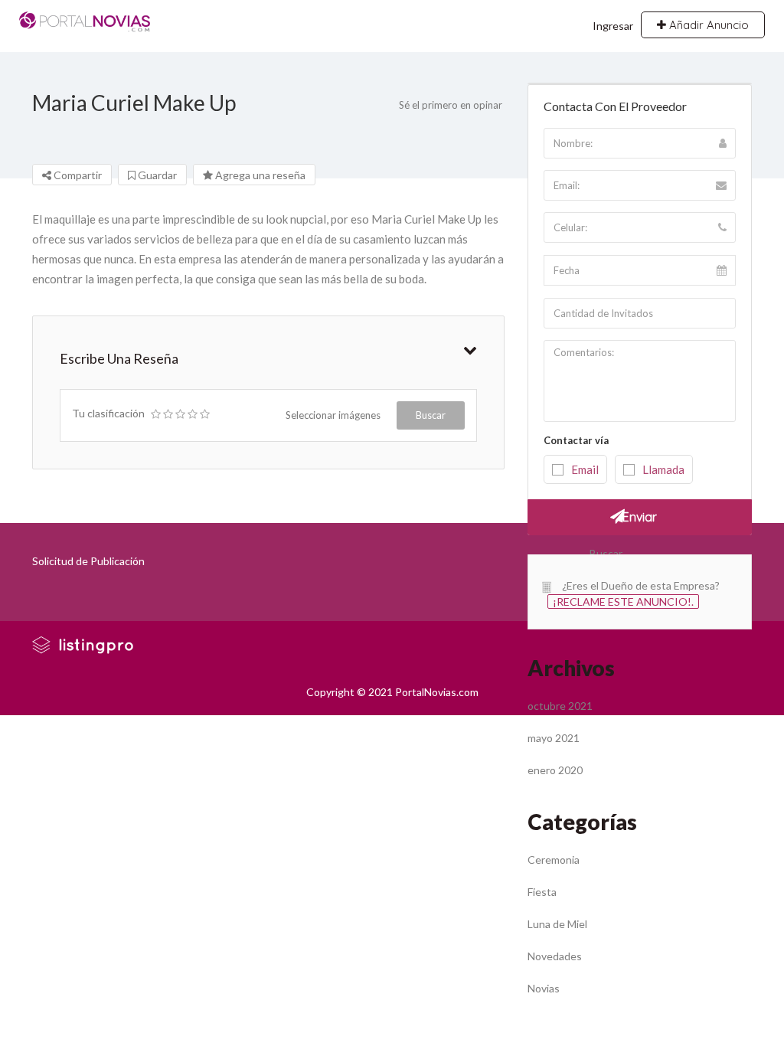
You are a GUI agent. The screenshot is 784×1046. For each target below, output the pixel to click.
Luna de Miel (557, 923)
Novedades (555, 956)
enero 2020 (555, 769)
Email (585, 469)
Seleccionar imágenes (333, 415)
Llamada (663, 469)
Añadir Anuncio (707, 25)
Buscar (431, 415)
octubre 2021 (560, 705)
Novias (544, 988)
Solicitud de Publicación (88, 560)
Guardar (156, 174)
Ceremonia (554, 859)
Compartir (76, 174)
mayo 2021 (554, 737)
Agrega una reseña (259, 174)
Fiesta (542, 891)
